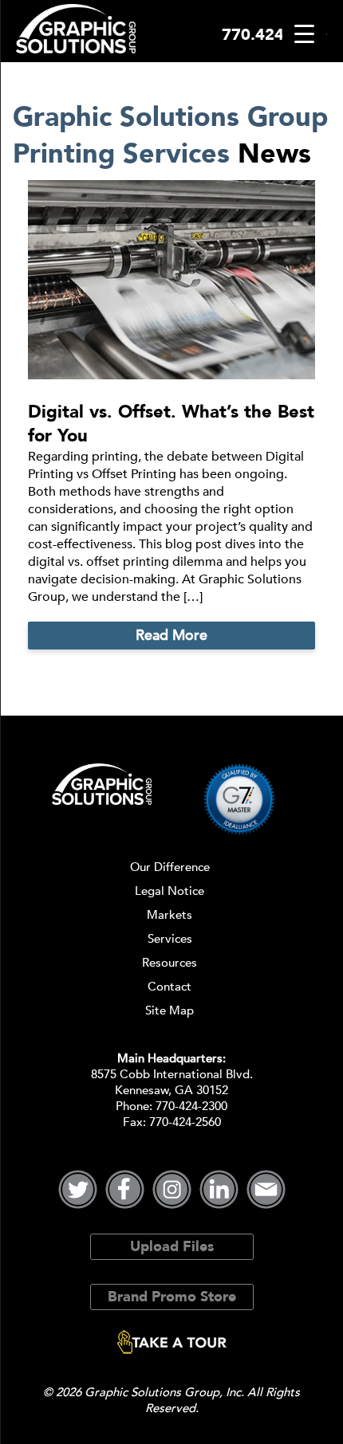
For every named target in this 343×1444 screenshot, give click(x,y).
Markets (169, 915)
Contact (169, 987)
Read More (171, 635)
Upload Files (172, 1247)
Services (170, 939)
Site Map (169, 1010)
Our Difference (170, 867)
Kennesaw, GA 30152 (171, 1090)
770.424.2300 (274, 34)
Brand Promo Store (172, 1297)
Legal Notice (169, 891)
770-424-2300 (191, 1106)
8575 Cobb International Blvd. (172, 1074)
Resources (169, 963)
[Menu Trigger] (304, 34)
